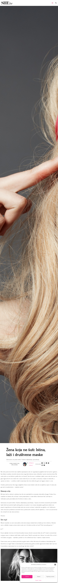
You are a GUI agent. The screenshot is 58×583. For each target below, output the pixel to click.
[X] (44, 463)
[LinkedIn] (46, 463)
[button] (55, 564)
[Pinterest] (42, 465)
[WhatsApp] (48, 463)
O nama (36, 580)
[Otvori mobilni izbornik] (52, 2)
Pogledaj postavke (50, 576)
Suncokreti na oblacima (14, 464)
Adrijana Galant (31, 464)
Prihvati (27, 576)
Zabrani (38, 576)
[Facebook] (42, 463)
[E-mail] (44, 465)
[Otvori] (56, 3)
